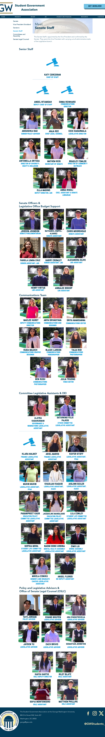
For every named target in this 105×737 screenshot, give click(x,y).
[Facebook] (88, 713)
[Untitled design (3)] (101, 713)
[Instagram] (94, 713)
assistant (78, 263)
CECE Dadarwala (77, 131)
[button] (84, 16)
